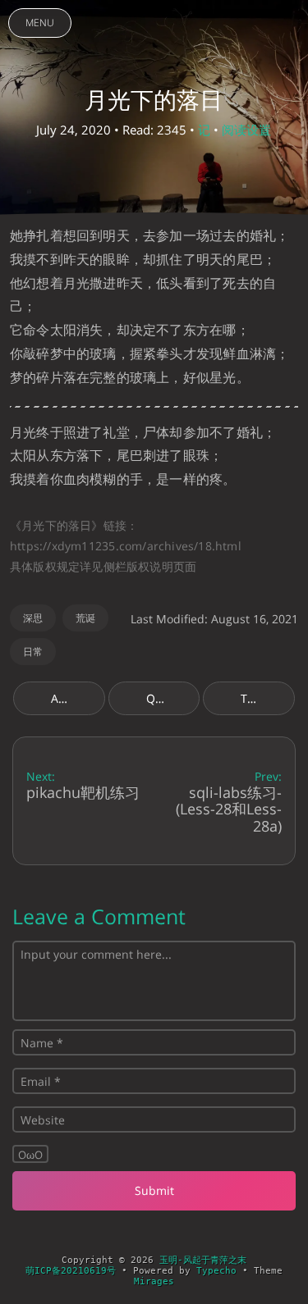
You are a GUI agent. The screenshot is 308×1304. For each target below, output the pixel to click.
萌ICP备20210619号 (70, 1270)
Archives (74, 698)
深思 (33, 618)
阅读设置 (246, 129)
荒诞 (85, 618)
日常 (33, 652)
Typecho (216, 1270)
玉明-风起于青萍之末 (202, 1260)
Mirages (154, 1281)
